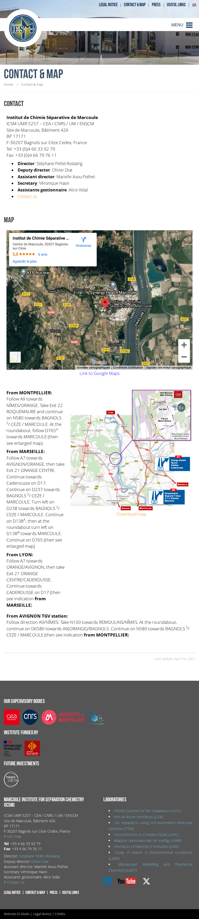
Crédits (60, 913)
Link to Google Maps (100, 373)
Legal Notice (42, 913)
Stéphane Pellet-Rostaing (39, 856)
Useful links (176, 5)
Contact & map (135, 5)
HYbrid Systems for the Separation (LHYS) (147, 810)
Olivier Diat (40, 861)
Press (156, 5)
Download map (131, 514)
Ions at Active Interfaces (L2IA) (138, 816)
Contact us (27, 196)
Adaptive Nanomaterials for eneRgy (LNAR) (148, 840)
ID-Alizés (23, 913)
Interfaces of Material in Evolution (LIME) (146, 846)
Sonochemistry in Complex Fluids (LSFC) (146, 834)
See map (14, 836)
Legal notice (108, 5)
